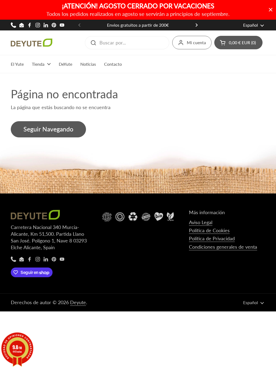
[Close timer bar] (270, 10)
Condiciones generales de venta (223, 247)
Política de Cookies (209, 230)
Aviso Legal (200, 222)
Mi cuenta (196, 42)
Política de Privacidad (212, 238)
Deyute (78, 302)
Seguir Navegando (48, 129)
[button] (238, 42)
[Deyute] (31, 43)
